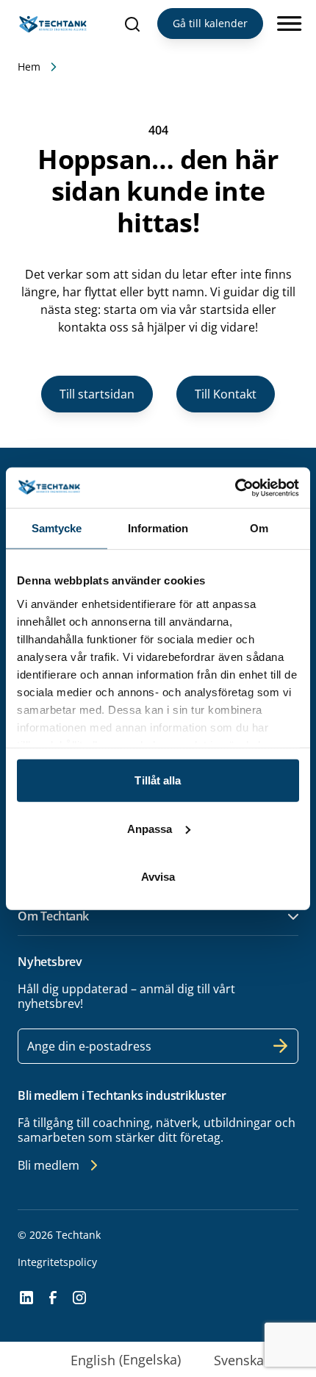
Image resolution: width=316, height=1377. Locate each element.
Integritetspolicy (57, 1262)
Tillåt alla (157, 780)
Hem (29, 67)
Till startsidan (97, 394)
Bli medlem (48, 1165)
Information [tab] (158, 528)
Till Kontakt (225, 394)
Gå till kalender (210, 23)
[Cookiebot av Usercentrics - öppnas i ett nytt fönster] (234, 487)
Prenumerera (280, 1046)
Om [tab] (259, 528)
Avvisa (158, 876)
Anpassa (150, 828)
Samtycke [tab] (57, 528)
